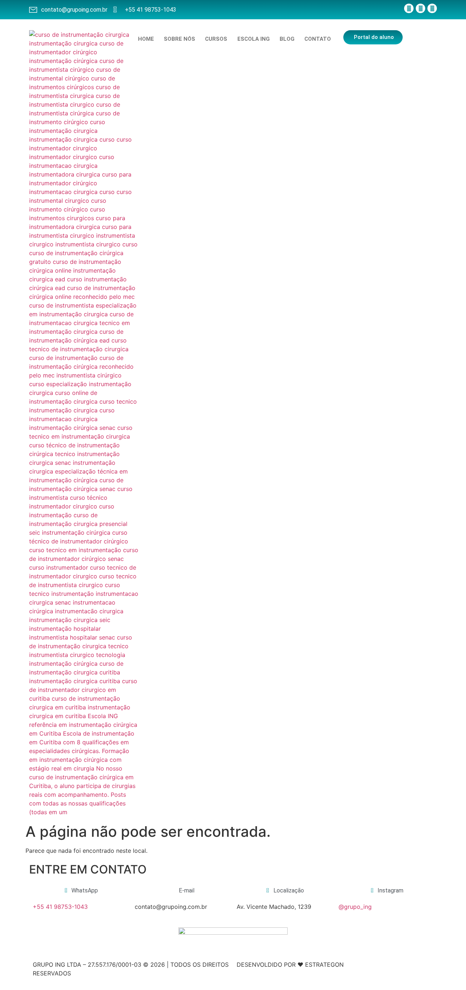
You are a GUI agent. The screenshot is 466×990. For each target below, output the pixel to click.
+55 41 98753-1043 (60, 906)
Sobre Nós (179, 39)
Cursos (216, 39)
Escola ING (253, 39)
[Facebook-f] (409, 8)
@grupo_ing (355, 906)
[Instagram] (420, 8)
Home (146, 39)
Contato (317, 39)
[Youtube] (432, 8)
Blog (287, 39)
